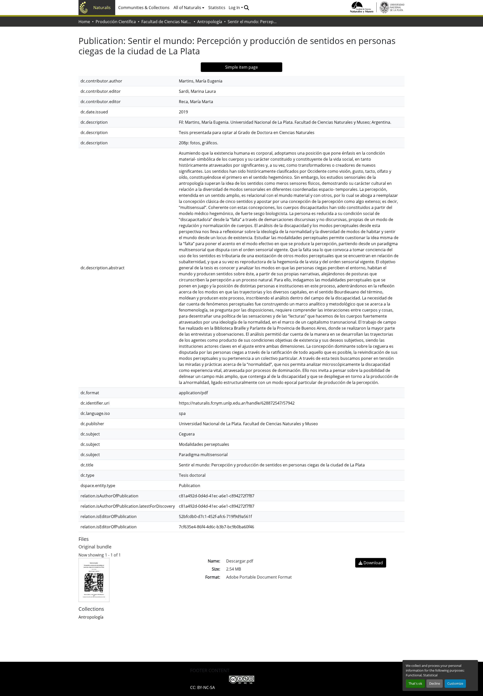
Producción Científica (116, 21)
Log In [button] (235, 7)
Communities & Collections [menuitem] (144, 7)
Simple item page (241, 67)
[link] (370, 563)
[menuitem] (189, 8)
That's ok (415, 683)
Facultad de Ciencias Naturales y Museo (166, 21)
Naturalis (102, 7)
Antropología (209, 21)
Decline (434, 683)
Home (84, 21)
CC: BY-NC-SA (202, 687)
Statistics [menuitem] (216, 7)
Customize (455, 683)
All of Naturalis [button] (187, 7)
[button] (246, 8)
